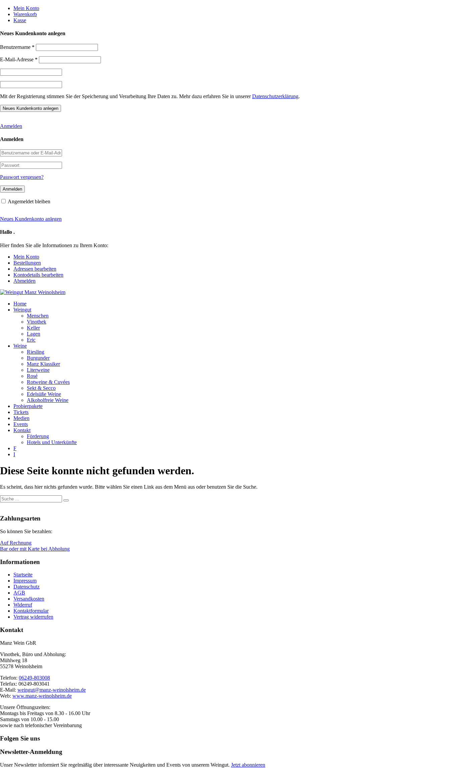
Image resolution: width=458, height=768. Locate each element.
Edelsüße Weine (44, 394)
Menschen (38, 316)
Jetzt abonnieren (248, 765)
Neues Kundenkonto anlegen (31, 219)
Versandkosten (28, 599)
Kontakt (22, 430)
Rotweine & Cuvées (48, 382)
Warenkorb (25, 14)
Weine (20, 346)
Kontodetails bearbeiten (38, 275)
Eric (31, 340)
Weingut (22, 309)
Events (20, 424)
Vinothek (36, 322)
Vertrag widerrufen (33, 617)
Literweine (38, 370)
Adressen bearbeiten (34, 269)
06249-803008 (34, 678)
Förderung (38, 436)
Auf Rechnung (16, 543)
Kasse (19, 20)
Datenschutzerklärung (275, 96)
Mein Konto (26, 8)
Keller (33, 328)
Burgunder (38, 358)
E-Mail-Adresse (19, 59)
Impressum (25, 580)
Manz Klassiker (43, 364)
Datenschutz (26, 586)
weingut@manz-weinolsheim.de (51, 690)
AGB (19, 593)
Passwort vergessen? (22, 177)
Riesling (35, 352)
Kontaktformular (31, 611)
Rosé (32, 376)
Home (19, 303)
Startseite (23, 574)
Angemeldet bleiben (29, 201)
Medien (21, 418)
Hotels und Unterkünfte (52, 442)
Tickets (20, 412)
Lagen (33, 334)
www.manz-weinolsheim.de (42, 696)
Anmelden (11, 126)
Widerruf (22, 605)
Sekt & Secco (41, 388)
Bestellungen (27, 263)
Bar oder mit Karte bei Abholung (35, 549)
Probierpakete (28, 406)
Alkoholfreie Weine (47, 400)
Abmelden (24, 281)
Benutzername (17, 47)
